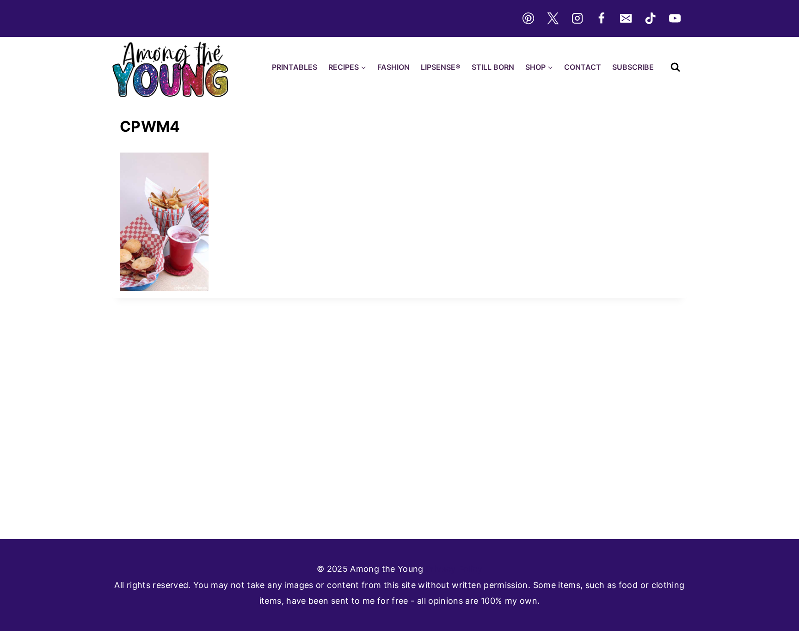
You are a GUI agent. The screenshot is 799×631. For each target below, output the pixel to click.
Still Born (493, 67)
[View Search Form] (675, 67)
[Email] (626, 18)
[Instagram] (577, 18)
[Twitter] (552, 18)
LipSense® (441, 67)
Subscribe (633, 67)
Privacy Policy (454, 569)
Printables (294, 67)
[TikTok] (650, 18)
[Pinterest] (528, 18)
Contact (582, 67)
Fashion (393, 67)
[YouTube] (675, 18)
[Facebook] (601, 18)
